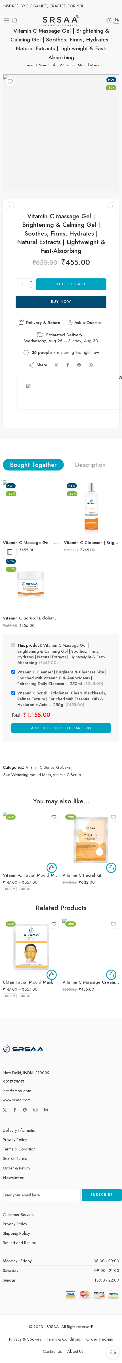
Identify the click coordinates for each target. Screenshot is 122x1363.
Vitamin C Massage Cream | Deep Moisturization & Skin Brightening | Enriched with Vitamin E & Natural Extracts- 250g (90, 982)
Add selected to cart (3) (61, 728)
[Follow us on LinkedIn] (46, 1110)
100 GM (10, 889)
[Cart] (116, 20)
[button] (111, 868)
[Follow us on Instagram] (35, 1109)
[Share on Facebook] (68, 365)
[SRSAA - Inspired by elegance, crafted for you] (61, 20)
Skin (42, 65)
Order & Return (16, 1168)
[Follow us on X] (5, 1110)
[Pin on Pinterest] (79, 365)
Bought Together (33, 464)
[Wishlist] (10, 81)
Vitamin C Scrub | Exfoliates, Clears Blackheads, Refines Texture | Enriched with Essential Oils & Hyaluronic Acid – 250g (30, 618)
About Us (75, 1351)
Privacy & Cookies (25, 1339)
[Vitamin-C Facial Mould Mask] (31, 840)
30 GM (25, 889)
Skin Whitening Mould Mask (75, 65)
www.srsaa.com (17, 1100)
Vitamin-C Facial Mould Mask (31, 875)
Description (90, 464)
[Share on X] (56, 365)
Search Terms (15, 1158)
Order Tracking (99, 1339)
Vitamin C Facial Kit (81, 875)
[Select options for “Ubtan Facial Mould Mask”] (52, 975)
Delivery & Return (42, 323)
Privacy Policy (15, 1140)
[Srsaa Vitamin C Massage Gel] (61, 132)
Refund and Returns (20, 1243)
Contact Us (52, 1351)
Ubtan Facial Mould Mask (28, 982)
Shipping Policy (16, 1233)
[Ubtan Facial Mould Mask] (31, 947)
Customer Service (18, 1214)
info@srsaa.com (17, 1091)
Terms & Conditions (64, 1339)
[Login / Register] (108, 20)
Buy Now (61, 301)
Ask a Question (88, 323)
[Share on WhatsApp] (91, 365)
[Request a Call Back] (112, 1352)
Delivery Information (20, 1130)
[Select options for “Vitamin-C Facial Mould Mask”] (52, 868)
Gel (59, 767)
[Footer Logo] (23, 1048)
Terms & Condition (19, 1149)
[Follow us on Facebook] (14, 1110)
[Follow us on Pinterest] (25, 1110)
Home (28, 65)
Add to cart (71, 284)
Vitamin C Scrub (67, 775)
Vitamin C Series (40, 767)
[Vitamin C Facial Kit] (90, 840)
